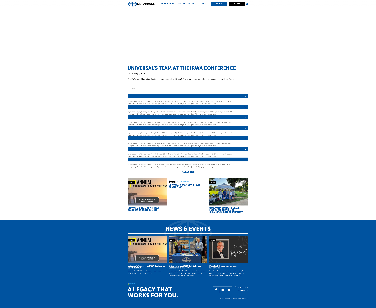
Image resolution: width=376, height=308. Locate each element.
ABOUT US (203, 4)
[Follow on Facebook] (216, 290)
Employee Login (241, 287)
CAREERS (237, 4)
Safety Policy (243, 290)
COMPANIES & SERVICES (186, 4)
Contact (219, 4)
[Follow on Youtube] (229, 290)
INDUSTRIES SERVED (167, 4)
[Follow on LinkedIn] (222, 290)
